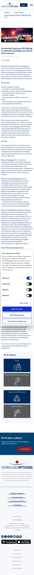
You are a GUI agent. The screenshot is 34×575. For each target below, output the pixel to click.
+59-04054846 (17, 520)
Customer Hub (17, 497)
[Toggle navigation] (31, 5)
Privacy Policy (17, 557)
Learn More (25, 449)
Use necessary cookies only (17, 321)
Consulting (17, 505)
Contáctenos (17, 516)
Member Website (17, 493)
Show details (24, 303)
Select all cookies (17, 309)
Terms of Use (17, 561)
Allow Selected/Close (17, 315)
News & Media (17, 568)
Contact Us (17, 554)
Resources (17, 565)
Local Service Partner (17, 501)
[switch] (29, 283)
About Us (17, 550)
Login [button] (23, 5)
